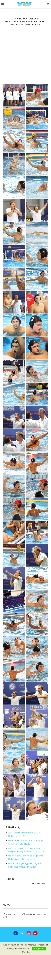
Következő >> (38, 884)
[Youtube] (35, 933)
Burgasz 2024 (10, 914)
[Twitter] (22, 933)
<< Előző (10, 879)
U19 (5, 917)
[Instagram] (28, 933)
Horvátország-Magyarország (32, 914)
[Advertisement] (25, 57)
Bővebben (26, 952)
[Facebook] (15, 933)
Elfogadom (39, 948)
